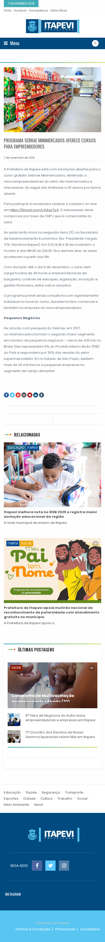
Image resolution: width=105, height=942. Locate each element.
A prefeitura (90, 929)
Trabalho (64, 798)
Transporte (74, 792)
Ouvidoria (20, 10)
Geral (38, 804)
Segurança (51, 792)
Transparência (38, 10)
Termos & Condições (32, 929)
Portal (7, 10)
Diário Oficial (58, 10)
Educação (16, 447)
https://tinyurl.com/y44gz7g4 (34, 210)
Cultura (46, 798)
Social (26, 543)
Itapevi (32, 447)
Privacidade (65, 929)
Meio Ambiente (16, 804)
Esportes (11, 798)
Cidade (29, 798)
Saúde (16, 667)
